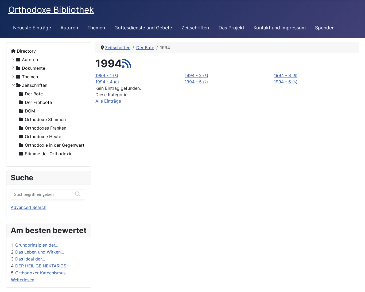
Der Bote (34, 93)
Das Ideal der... (30, 259)
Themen (96, 27)
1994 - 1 (106, 75)
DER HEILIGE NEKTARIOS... (42, 265)
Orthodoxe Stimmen (45, 119)
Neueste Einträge (32, 27)
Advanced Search (28, 207)
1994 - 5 (196, 81)
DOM (30, 111)
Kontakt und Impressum (280, 27)
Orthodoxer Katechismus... (42, 272)
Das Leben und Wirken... (39, 252)
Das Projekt (231, 27)
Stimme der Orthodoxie (48, 153)
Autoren (69, 27)
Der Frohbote (38, 102)
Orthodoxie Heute (43, 136)
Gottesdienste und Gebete (143, 27)
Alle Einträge (108, 101)
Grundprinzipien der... (36, 245)
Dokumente (33, 68)
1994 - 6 (285, 81)
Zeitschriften (195, 27)
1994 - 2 (196, 75)
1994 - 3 (285, 75)
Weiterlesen (22, 279)
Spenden (325, 27)
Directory (26, 51)
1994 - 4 (107, 81)
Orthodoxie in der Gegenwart (54, 145)
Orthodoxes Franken (45, 128)
